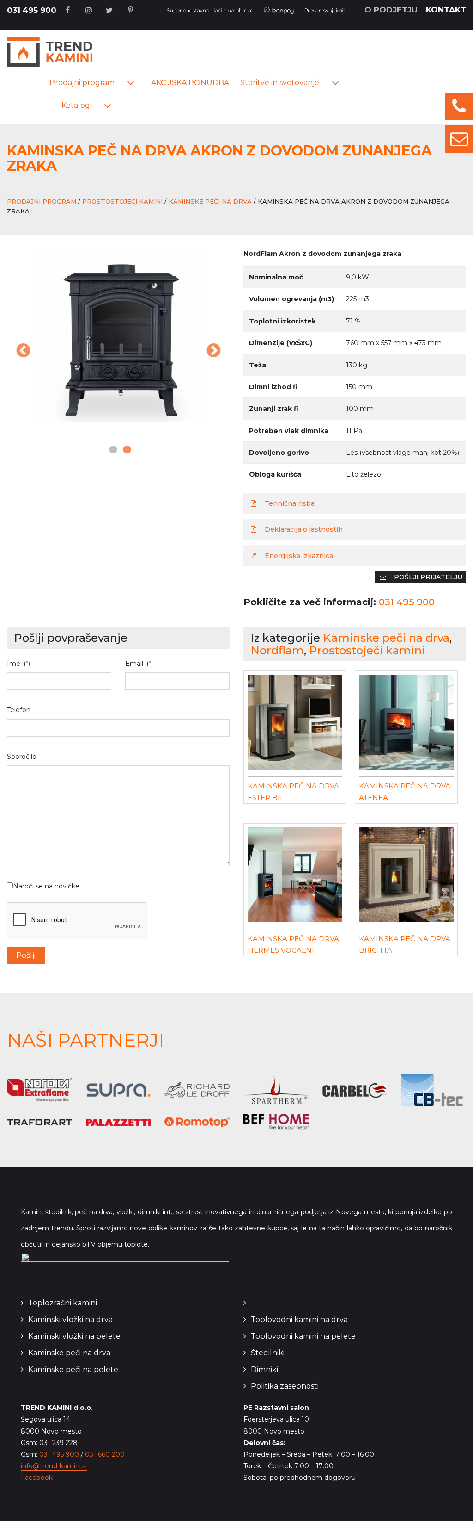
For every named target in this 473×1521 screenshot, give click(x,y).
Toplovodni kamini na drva (299, 1319)
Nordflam (277, 650)
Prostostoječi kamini (122, 201)
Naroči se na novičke (46, 886)
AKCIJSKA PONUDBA (190, 82)
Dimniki (264, 1369)
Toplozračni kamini (62, 1302)
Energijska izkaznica (298, 556)
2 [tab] (125, 450)
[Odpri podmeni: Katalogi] (107, 106)
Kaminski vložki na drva (70, 1319)
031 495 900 (31, 10)
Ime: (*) (18, 663)
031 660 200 (105, 1454)
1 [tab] (111, 450)
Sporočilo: (22, 756)
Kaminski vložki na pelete (74, 1336)
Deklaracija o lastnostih (303, 529)
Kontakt (446, 9)
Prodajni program (82, 82)
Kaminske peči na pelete (73, 1369)
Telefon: (19, 710)
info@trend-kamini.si (54, 1466)
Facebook (37, 1477)
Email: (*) (139, 663)
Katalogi (76, 105)
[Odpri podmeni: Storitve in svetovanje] (335, 83)
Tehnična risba (289, 503)
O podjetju (391, 9)
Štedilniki (268, 1352)
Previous (23, 351)
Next (213, 351)
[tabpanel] (118, 335)
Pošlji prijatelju (427, 577)
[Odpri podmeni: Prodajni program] (131, 83)
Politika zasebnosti (285, 1386)
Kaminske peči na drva (210, 201)
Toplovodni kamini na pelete (303, 1336)
